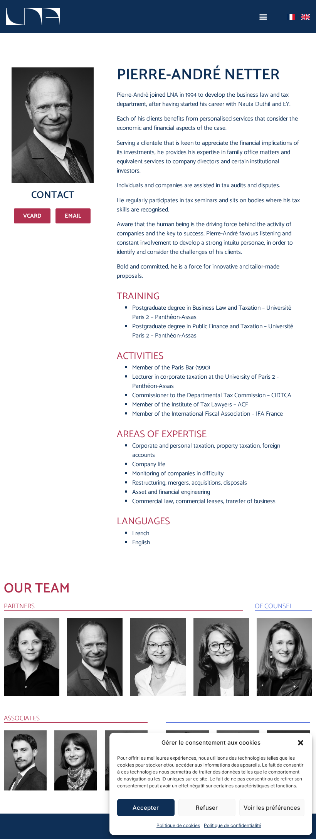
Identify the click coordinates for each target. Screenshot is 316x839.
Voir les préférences (272, 807)
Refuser (207, 807)
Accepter (146, 807)
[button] (300, 743)
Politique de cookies (178, 825)
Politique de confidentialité (232, 825)
